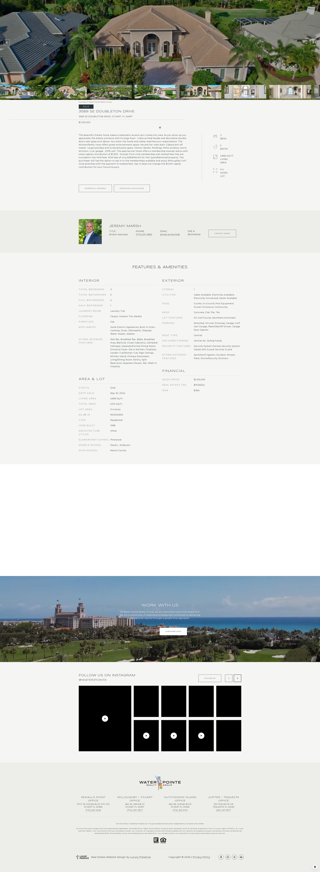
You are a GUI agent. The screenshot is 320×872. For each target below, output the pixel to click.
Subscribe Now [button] (173, 631)
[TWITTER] (234, 857)
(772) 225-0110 (180, 810)
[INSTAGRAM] (227, 857)
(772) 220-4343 (93, 810)
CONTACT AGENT (222, 233)
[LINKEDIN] (241, 857)
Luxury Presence (140, 857)
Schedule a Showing (95, 188)
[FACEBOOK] (221, 857)
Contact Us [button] (145, 631)
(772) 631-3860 (144, 234)
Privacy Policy (201, 857)
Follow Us (210, 678)
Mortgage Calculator (132, 188)
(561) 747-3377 (223, 810)
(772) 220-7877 (135, 810)
